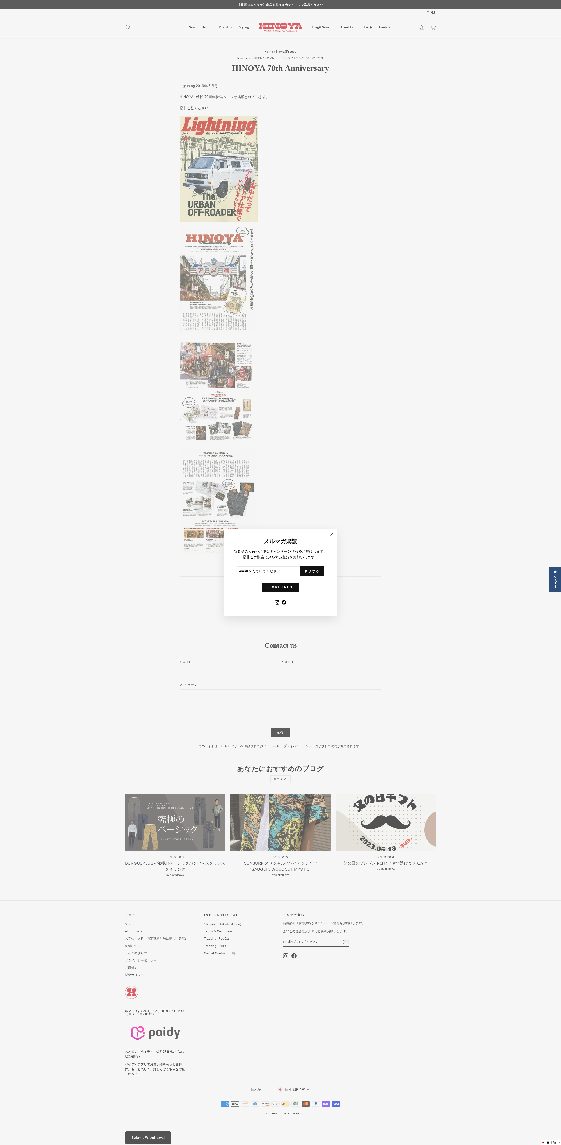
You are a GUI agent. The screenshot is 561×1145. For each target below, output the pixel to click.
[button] (551, 1142)
